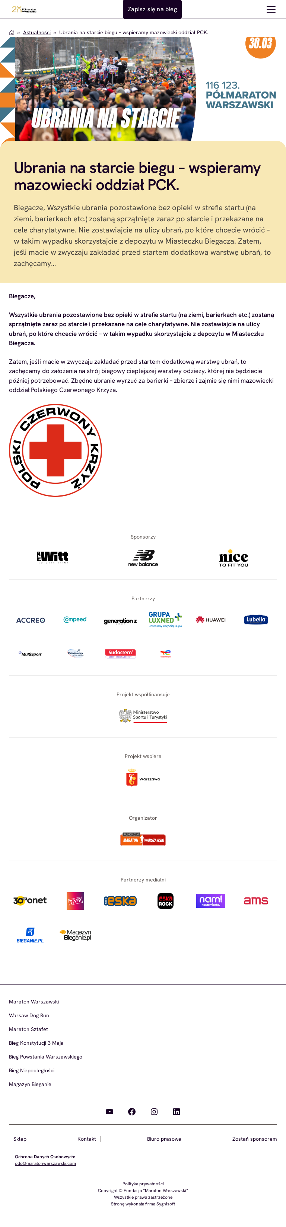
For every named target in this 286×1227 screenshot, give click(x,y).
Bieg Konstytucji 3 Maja (36, 1043)
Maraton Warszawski (34, 1001)
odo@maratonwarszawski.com (45, 1163)
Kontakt (86, 1139)
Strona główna (12, 32)
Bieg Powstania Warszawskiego (45, 1056)
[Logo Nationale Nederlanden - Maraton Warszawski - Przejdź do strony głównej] (24, 9)
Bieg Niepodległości (31, 1070)
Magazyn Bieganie (30, 1084)
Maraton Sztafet (28, 1029)
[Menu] (271, 9)
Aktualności (37, 32)
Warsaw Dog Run (29, 1015)
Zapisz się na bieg (152, 9)
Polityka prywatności (143, 1184)
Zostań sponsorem (254, 1139)
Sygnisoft (165, 1204)
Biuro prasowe (164, 1139)
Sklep (19, 1139)
